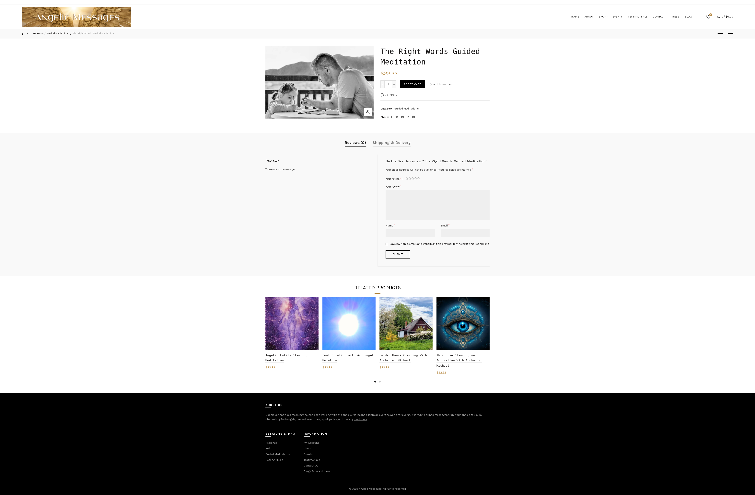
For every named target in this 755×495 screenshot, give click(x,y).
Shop (602, 16)
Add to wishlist (443, 84)
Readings (271, 442)
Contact (659, 16)
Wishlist (710, 15)
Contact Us (311, 465)
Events (617, 16)
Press (674, 16)
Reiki (268, 448)
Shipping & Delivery (392, 142)
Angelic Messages (370, 488)
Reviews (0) (355, 142)
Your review (393, 186)
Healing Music (274, 460)
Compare (391, 94)
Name (390, 225)
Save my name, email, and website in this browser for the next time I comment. (439, 244)
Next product (730, 34)
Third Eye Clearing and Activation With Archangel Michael (459, 360)
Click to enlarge (368, 112)
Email (445, 225)
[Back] (25, 34)
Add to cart (412, 84)
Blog (688, 16)
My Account (311, 442)
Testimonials (637, 16)
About (589, 16)
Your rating (393, 178)
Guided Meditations (58, 33)
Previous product (720, 34)
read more (360, 419)
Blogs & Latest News (317, 471)
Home (575, 16)
